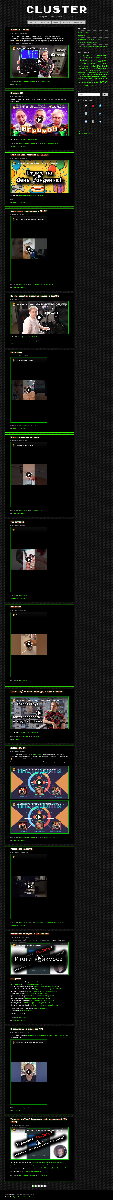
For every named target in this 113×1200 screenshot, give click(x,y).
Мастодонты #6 (17, 748)
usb (99, 62)
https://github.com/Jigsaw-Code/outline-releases (47, 1162)
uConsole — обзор (19, 30)
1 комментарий (16, 739)
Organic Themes (17, 1197)
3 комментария (16, 84)
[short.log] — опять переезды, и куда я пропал (36, 691)
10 (42, 1186)
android (96, 55)
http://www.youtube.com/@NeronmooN (46, 986)
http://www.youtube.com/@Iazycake (35, 993)
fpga (98, 58)
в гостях (44, 143)
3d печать (87, 55)
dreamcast (81, 58)
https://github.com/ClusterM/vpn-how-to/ (53, 1168)
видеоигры (51, 143)
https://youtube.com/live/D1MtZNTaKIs (30, 196)
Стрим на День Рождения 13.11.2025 (29, 155)
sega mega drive (99, 60)
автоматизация (38, 922)
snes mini (85, 62)
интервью (100, 72)
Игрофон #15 (16, 93)
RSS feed (81, 131)
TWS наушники (17, 522)
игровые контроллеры (87, 72)
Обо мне (32, 22)
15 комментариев (17, 1178)
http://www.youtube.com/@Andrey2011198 (48, 989)
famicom (87, 58)
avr (104, 55)
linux (45, 81)
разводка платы (99, 78)
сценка (93, 84)
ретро (56, 143)
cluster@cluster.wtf (26, 1010)
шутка (98, 86)
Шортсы (25, 284)
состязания (55, 837)
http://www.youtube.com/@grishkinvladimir (46, 1005)
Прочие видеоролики (29, 81)
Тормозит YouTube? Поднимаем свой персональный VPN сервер (46, 1035)
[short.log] (21, 736)
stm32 (90, 62)
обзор (48, 81)
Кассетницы (16, 352)
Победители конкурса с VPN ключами (29, 934)
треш (97, 84)
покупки (87, 78)
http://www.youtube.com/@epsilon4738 (37, 1003)
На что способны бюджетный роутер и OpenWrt (34, 296)
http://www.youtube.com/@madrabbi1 (43, 1000)
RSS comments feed (85, 133)
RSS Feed (25, 1197)
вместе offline (83, 68)
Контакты (66, 22)
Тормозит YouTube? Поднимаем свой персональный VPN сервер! (38, 1120)
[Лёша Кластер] (56, 9)
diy (42, 81)
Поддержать (79, 22)
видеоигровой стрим (86, 66)
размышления (87, 80)
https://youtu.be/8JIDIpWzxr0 (27, 139)
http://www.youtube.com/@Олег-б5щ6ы (37, 998)
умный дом (50, 284)
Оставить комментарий (19, 146)
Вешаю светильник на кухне (24, 437)
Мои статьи (44, 22)
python (93, 60)
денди (89, 70)
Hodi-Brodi (37, 754)
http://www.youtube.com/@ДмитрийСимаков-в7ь (26, 984)
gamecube (102, 58)
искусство (105, 72)
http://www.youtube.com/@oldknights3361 (43, 991)
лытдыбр (38, 736)
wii (102, 62)
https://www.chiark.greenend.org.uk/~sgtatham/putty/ (31, 1165)
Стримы (25, 200)
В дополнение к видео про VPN (26, 1029)
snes (105, 60)
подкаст (80, 78)
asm (100, 55)
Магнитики (15, 607)
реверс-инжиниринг (89, 82)
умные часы (103, 84)
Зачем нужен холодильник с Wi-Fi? (28, 211)
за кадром (96, 70)
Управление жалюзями (21, 849)
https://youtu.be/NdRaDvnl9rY (27, 337)
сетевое (44, 341)
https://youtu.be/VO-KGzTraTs (33, 1171)
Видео (55, 22)
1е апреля (80, 55)
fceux (94, 58)
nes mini (87, 60)
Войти (31, 1197)
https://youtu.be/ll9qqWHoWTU (28, 732)
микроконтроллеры (96, 74)
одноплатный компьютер (95, 76)
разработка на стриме (96, 80)
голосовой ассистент (40, 284)
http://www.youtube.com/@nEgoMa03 (41, 996)
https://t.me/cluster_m (42, 1008)
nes (82, 60)
